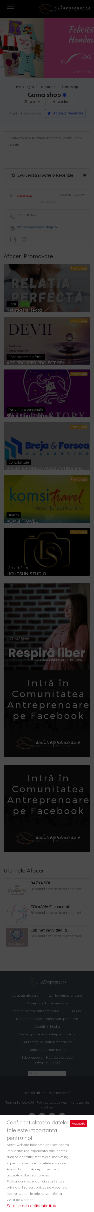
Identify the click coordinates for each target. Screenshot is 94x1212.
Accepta (78, 1123)
